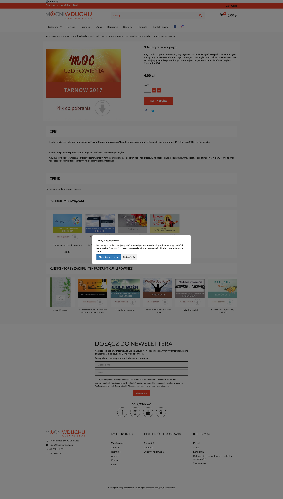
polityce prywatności (148, 248)
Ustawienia (129, 257)
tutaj (98, 251)
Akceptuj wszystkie (109, 257)
